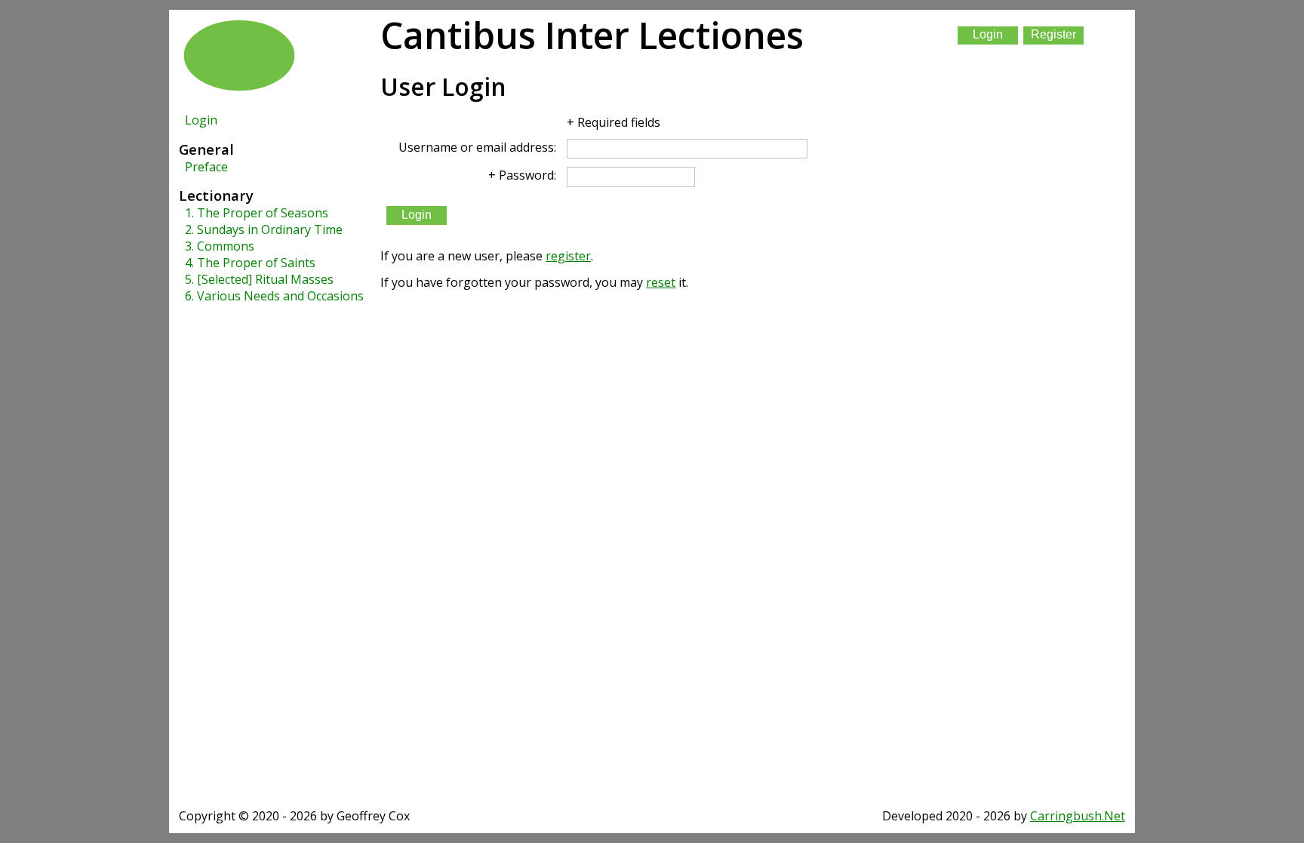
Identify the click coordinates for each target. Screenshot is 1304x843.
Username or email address (476, 147)
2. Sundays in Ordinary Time (264, 229)
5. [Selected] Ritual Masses (259, 279)
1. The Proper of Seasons (256, 213)
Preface (206, 166)
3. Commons (219, 246)
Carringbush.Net (1077, 816)
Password (526, 175)
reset (660, 282)
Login (201, 120)
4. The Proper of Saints (250, 262)
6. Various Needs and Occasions (274, 296)
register (568, 256)
